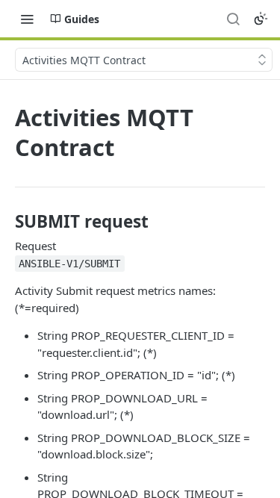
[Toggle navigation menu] (27, 19)
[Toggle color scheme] (261, 19)
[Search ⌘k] (233, 19)
